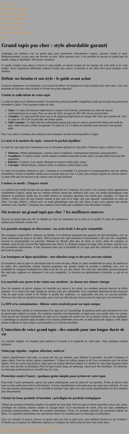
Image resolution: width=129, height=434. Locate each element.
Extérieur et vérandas (12, 27)
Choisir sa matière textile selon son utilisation (25, 431)
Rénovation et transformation (16, 32)
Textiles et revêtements (13, 18)
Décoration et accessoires (14, 13)
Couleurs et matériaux (13, 22)
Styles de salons (9, 4)
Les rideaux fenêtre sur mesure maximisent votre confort (31, 428)
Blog (4, 37)
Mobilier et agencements (14, 8)
